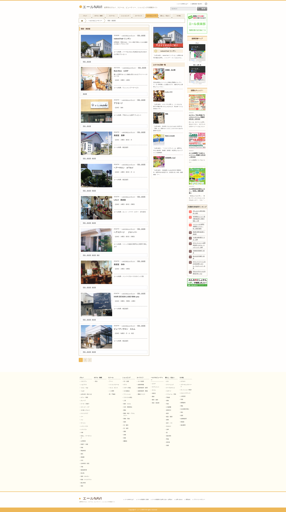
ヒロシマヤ (168, 92)
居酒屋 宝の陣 (170, 70)
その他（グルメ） (85, 410)
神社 (182, 412)
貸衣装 (168, 442)
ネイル (154, 390)
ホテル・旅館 (99, 16)
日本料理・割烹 (85, 463)
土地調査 (168, 407)
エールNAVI (92, 7)
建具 (167, 413)
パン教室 (111, 391)
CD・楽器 (126, 381)
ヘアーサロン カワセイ (124, 168)
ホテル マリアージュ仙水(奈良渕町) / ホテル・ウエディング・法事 (199, 265)
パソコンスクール (114, 384)
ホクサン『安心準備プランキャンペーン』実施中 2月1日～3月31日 (197, 117)
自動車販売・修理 (143, 387)
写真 (167, 403)
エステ (154, 383)
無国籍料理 (84, 470)
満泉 (166, 114)
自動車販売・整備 (143, 391)
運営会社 (188, 499)
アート (111, 381)
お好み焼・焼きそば (86, 394)
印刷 (182, 399)
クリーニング (170, 384)
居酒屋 (82, 457)
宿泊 (96, 381)
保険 (167, 400)
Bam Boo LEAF (121, 71)
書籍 (124, 410)
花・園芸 (125, 425)
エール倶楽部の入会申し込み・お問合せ (162, 499)
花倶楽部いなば (170, 158)
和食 (82, 447)
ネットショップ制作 (186, 389)
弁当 (82, 460)
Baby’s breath (170, 136)
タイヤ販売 (141, 381)
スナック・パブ (85, 407)
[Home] (82, 20)
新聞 (167, 419)
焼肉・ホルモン (85, 476)
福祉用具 (168, 435)
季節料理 (83, 450)
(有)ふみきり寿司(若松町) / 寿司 (199, 212)
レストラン (84, 429)
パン (82, 419)
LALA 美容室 (120, 200)
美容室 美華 (119, 135)
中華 (82, 432)
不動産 (168, 397)
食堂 (82, 486)
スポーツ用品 (127, 387)
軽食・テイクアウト (86, 479)
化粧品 (154, 393)
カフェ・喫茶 (84, 397)
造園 (167, 445)
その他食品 (126, 391)
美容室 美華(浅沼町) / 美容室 (199, 233)
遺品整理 (183, 425)
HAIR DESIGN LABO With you (126, 297)
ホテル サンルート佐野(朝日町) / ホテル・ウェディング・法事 (199, 245)
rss (206, 4)
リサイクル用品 (127, 397)
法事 (167, 429)
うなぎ (82, 391)
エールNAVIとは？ (183, 3)
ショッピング (125, 16)
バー (82, 416)
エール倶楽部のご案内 (143, 499)
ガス (167, 381)
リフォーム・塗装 (171, 394)
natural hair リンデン (122, 39)
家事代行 (168, 410)
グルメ (85, 16)
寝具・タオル (127, 403)
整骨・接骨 (155, 399)
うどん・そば (84, 387)
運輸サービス (141, 394)
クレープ (83, 400)
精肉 (124, 422)
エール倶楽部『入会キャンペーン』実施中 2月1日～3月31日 (197, 155)
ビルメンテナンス (185, 393)
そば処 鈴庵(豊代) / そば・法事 (199, 238)
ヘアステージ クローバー (125, 232)
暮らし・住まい (165, 16)
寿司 (82, 454)
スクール (112, 16)
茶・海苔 (125, 428)
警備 (167, 439)
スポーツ (168, 391)
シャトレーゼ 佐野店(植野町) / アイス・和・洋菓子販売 (198, 226)
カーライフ (138, 16)
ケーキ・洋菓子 (85, 403)
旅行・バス (169, 423)
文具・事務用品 (127, 407)
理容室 (94, 190)
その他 (179, 16)
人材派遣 (183, 396)
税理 (182, 415)
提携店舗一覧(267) (197, 3)
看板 (182, 406)
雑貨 (124, 438)
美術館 (182, 422)
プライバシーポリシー (199, 499)
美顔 (98, 255)
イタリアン (84, 381)
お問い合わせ (179, 499)
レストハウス (84, 426)
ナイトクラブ (84, 413)
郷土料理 (83, 482)
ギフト (125, 384)
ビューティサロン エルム (124, 329)
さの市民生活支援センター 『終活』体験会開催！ (197, 191)
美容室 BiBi (119, 264)
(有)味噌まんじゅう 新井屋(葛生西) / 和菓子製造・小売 (199, 219)
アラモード (118, 103)
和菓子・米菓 (84, 444)
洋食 (82, 466)
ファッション (127, 394)
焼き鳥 (82, 473)
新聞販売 (183, 402)
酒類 (124, 431)
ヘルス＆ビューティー (151, 16)
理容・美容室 (141, 35)
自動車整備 (141, 384)
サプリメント (155, 387)
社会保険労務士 (185, 409)
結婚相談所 (184, 418)
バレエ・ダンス (113, 387)
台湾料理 (83, 441)
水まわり (168, 426)
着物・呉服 (126, 418)
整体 (153, 396)
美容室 (85, 94)
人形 (124, 400)
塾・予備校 (112, 394)
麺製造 (125, 441)
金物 (124, 434)
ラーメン (83, 423)
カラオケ (183, 381)
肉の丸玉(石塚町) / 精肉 (199, 257)
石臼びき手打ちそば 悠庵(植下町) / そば (199, 272)
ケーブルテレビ (170, 387)
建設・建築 (169, 416)
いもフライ (84, 384)
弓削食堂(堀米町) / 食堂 (199, 251)
